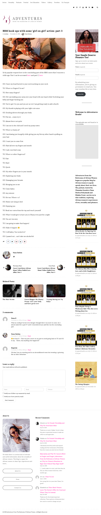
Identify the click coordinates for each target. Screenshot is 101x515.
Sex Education (34, 2)
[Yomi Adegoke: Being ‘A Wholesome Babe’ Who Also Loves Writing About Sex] (86, 294)
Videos (43, 2)
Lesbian (6, 34)
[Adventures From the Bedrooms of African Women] (22, 20)
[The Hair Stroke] (12, 290)
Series (4, 2)
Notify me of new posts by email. (14, 396)
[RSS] (89, 7)
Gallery (50, 2)
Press (17, 479)
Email (80, 74)
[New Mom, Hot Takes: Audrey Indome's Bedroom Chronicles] (86, 334)
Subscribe (80, 94)
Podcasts (19, 2)
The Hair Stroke (9, 299)
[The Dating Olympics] (86, 372)
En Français (65, 2)
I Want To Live (49, 477)
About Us (17, 471)
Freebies (57, 2)
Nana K (13, 318)
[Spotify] (86, 7)
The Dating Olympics (82, 384)
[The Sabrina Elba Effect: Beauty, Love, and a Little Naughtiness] (86, 257)
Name (80, 67)
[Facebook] (80, 7)
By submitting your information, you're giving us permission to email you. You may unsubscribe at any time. (86, 85)
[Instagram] (77, 7)
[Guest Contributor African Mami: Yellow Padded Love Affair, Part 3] (60, 267)
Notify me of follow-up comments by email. (17, 393)
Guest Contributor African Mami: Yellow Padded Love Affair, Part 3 (46, 270)
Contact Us (17, 487)
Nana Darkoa (28, 34)
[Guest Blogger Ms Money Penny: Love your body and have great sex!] (34, 290)
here (29, 75)
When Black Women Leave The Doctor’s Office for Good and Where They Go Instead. (52, 490)
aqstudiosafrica (81, 235)
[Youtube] (83, 7)
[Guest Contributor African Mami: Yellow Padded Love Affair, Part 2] (8, 267)
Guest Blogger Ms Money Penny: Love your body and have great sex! (34, 301)
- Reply (29, 320)
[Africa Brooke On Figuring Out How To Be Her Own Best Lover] (86, 219)
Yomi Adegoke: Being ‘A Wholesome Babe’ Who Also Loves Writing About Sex (86, 309)
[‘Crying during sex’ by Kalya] (55, 290)
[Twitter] (74, 7)
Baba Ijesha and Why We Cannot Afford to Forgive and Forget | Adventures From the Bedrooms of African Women (52, 456)
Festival (25, 2)
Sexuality (11, 2)
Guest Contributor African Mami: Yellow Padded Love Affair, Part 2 (22, 270)
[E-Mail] (92, 7)
